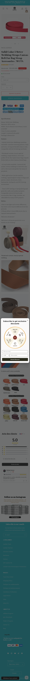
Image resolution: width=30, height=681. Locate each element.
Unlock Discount (15, 359)
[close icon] (27, 320)
